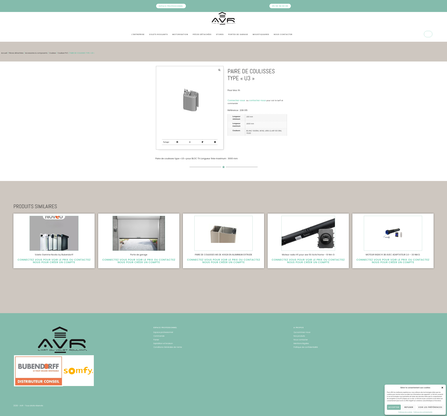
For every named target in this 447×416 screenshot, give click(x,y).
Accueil (4, 53)
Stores (220, 34)
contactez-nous (257, 100)
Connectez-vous (236, 100)
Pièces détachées (202, 34)
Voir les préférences (430, 407)
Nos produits (299, 336)
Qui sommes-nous (302, 332)
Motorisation (180, 34)
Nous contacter (283, 34)
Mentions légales (301, 343)
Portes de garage (238, 34)
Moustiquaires (261, 34)
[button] (442, 387)
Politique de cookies (405, 412)
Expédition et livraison (163, 343)
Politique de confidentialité (422, 412)
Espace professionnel (163, 332)
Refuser (409, 407)
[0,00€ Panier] (428, 34)
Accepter (393, 407)
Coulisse (52, 53)
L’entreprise (138, 34)
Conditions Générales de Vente (167, 347)
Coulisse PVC (63, 53)
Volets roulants (158, 34)
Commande (158, 336)
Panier (156, 339)
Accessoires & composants (36, 53)
